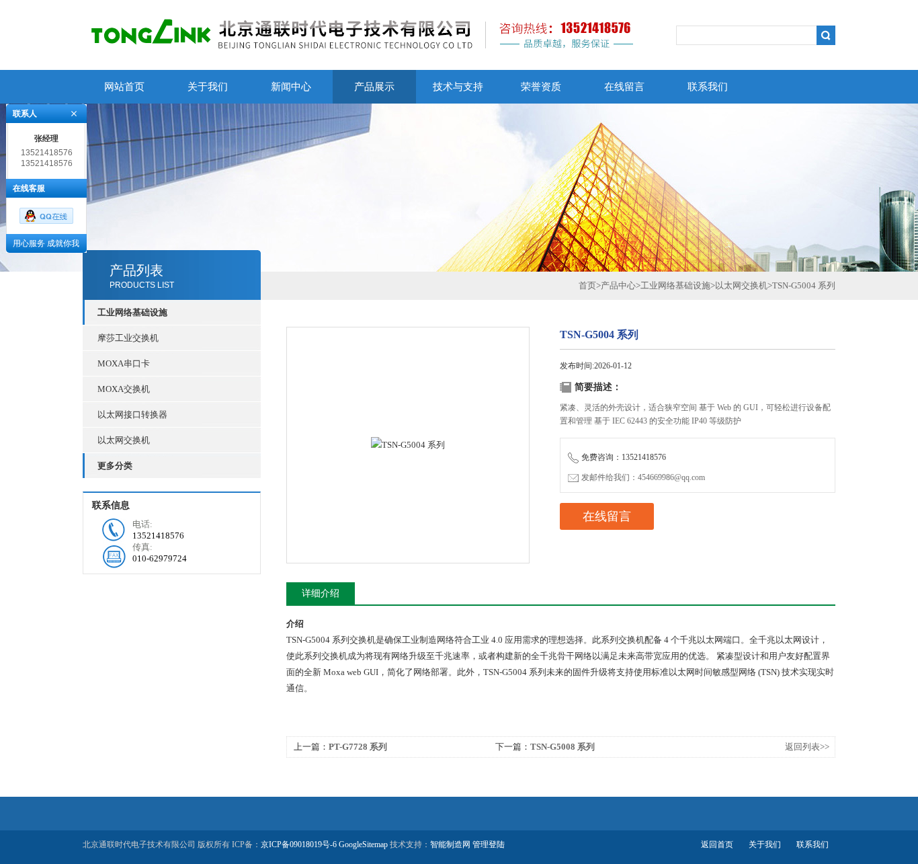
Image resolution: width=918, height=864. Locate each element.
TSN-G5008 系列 (562, 747)
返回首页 (717, 844)
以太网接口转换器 (132, 414)
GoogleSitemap (363, 844)
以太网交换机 (123, 440)
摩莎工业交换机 (128, 338)
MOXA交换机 (123, 389)
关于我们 (207, 86)
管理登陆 (488, 844)
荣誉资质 (541, 86)
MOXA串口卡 (123, 363)
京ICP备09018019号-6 (299, 844)
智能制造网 (450, 844)
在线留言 (624, 86)
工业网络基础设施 (675, 285)
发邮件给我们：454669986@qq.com (643, 477)
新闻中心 (291, 86)
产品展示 (374, 86)
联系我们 (707, 86)
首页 (587, 285)
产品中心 (618, 285)
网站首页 (124, 86)
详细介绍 (320, 593)
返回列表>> (807, 747)
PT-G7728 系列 (358, 747)
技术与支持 (458, 86)
